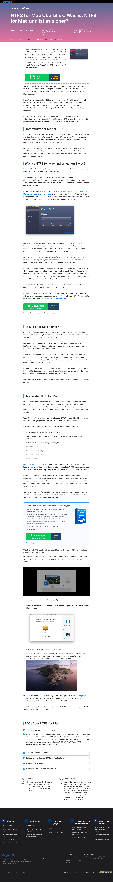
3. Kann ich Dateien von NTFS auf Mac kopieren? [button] (44, 758)
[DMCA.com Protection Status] (106, 872)
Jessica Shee (84, 31)
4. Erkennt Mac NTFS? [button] (34, 763)
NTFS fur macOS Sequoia (56, 832)
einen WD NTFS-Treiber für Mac (54, 299)
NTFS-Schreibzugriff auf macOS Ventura (56, 837)
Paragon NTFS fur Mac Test (10, 843)
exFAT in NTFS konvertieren (79, 837)
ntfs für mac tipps (26, 8)
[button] (42, 77)
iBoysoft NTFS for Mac (31, 464)
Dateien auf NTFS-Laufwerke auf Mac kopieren (34, 835)
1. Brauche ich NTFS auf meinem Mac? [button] (40, 730)
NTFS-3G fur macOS (8, 839)
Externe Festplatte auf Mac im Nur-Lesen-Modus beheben (102, 829)
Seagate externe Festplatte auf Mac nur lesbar (102, 840)
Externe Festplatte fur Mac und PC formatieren (79, 828)
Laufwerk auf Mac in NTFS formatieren (79, 833)
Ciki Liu (50, 31)
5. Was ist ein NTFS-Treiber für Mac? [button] (40, 769)
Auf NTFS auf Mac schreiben (34, 826)
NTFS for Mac (28, 169)
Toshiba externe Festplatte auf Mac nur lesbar (102, 835)
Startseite (14, 8)
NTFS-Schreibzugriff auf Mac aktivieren (34, 830)
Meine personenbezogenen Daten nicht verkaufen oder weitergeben (82, 872)
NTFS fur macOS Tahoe (55, 829)
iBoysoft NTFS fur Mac (9, 826)
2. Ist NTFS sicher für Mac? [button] (36, 753)
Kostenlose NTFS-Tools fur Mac (10, 830)
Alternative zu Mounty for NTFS (10, 835)
